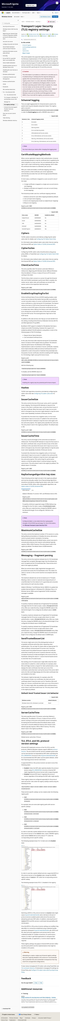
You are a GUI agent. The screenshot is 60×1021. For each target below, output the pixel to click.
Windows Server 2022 (46, 34)
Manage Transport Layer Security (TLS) (36, 525)
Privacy (33, 1018)
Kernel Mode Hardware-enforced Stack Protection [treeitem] (9, 47)
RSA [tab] (33, 490)
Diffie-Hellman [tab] (25, 490)
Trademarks (12, 1020)
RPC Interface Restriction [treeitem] (9, 89)
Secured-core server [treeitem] (8, 41)
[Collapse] (18, 20)
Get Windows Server (45, 16)
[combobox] (10, 23)
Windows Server (30, 21)
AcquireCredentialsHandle (48, 755)
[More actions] (57, 22)
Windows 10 (53, 36)
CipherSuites (25, 51)
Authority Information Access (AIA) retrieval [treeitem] (10, 52)
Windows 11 (45, 36)
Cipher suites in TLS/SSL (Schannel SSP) (32, 486)
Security (38, 21)
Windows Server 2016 (34, 36)
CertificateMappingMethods (29, 47)
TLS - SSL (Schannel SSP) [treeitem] (10, 94)
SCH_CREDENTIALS (26, 755)
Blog (21, 1018)
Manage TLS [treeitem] (7, 102)
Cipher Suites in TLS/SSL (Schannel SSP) (44, 244)
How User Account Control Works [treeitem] (9, 114)
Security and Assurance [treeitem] (8, 26)
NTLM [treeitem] (4, 84)
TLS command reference (28, 968)
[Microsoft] (3, 13)
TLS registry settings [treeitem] (9, 104)
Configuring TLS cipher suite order (43, 393)
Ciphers (24, 49)
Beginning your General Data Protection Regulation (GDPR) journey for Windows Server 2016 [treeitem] (10, 36)
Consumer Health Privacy (44, 1018)
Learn (23, 21)
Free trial (55, 16)
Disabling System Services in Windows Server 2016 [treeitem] (10, 66)
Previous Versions (13, 1018)
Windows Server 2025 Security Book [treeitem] (10, 30)
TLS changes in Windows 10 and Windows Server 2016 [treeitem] (11, 98)
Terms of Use (4, 1020)
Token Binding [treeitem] (6, 118)
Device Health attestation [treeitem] (9, 62)
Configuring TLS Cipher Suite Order (46, 239)
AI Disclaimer (4, 1018)
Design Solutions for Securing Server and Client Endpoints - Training (38, 997)
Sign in (56, 12)
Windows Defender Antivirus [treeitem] (10, 120)
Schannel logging (26, 45)
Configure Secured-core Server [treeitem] (10, 44)
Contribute (27, 1018)
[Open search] (52, 12)
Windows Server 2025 (33, 34)
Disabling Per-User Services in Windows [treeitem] (10, 70)
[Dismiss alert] (57, 3)
